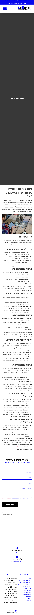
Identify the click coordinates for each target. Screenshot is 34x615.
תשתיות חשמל (27, 594)
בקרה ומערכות (27, 590)
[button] (5, 8)
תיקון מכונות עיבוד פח (25, 582)
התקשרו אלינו (17, 550)
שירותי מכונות (27, 588)
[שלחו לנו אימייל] (17, 557)
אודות (29, 599)
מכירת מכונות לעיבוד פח (24, 584)
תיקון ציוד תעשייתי (26, 586)
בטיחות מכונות (27, 592)
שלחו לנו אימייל (17, 559)
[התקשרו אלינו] (17, 548)
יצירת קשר (28, 597)
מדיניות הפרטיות (6, 498)
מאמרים (29, 601)
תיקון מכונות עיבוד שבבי (25, 580)
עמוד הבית (28, 578)
